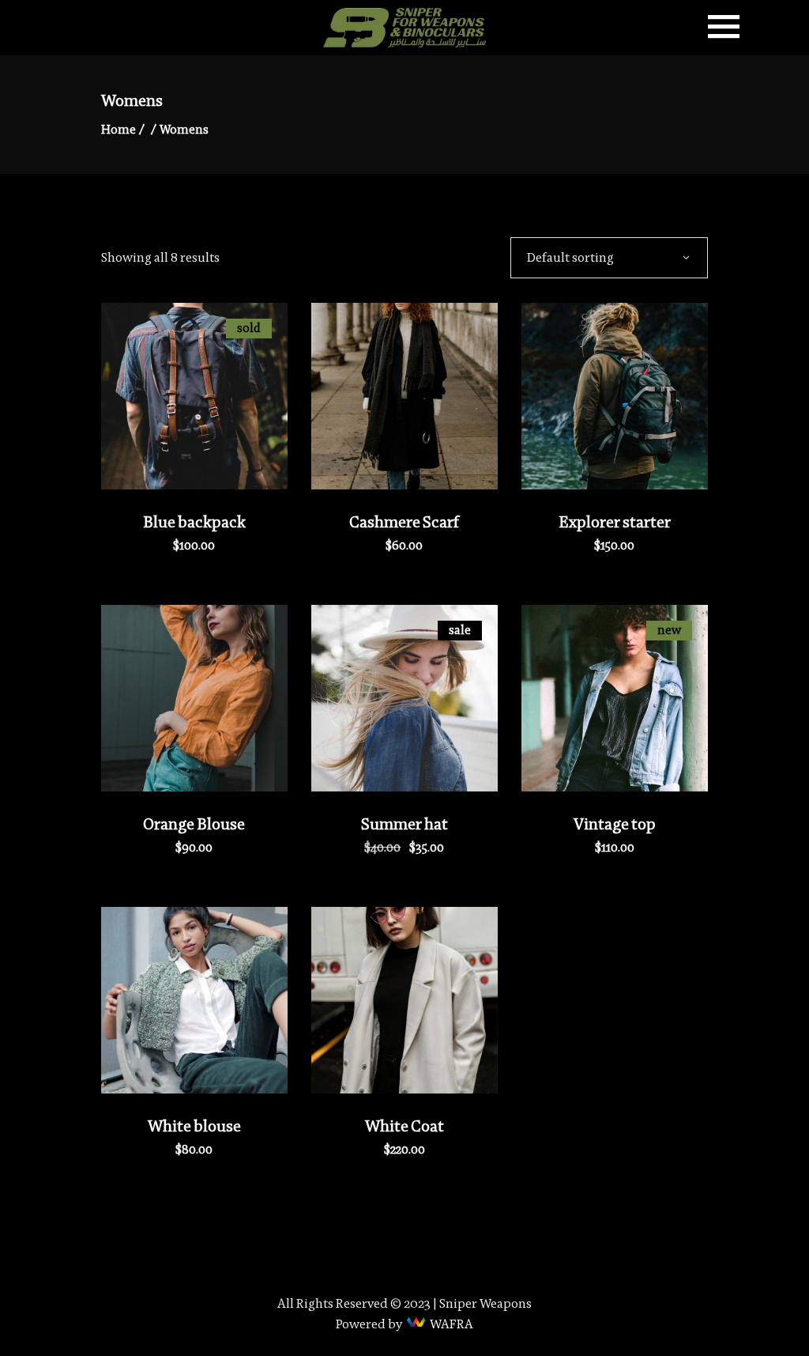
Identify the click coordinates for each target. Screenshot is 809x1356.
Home (118, 129)
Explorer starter (615, 522)
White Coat (404, 1126)
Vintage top (615, 824)
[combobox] (609, 257)
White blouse (194, 1126)
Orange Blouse (194, 824)
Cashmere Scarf (404, 522)
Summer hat (404, 824)
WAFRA (451, 1324)
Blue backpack (194, 522)
